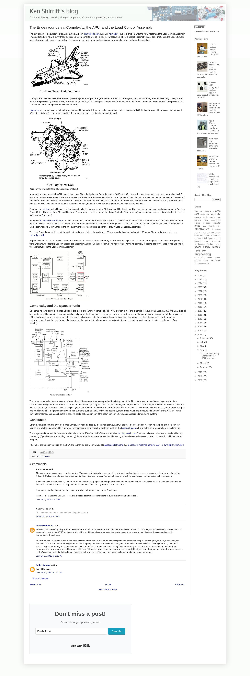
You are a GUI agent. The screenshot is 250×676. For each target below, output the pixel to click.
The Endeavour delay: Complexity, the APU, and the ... (210, 356)
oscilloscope (199, 244)
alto (218, 214)
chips (197, 225)
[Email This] (41, 452)
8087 (196, 214)
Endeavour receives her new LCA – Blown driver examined (156, 445)
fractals (202, 233)
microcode (215, 241)
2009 (200, 376)
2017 (200, 311)
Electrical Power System (51, 220)
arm (206, 220)
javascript (198, 241)
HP (201, 235)
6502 (201, 211)
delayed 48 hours (91, 34)
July (202, 342)
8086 (217, 211)
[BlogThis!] (44, 452)
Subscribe (200, 27)
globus (217, 233)
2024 (200, 283)
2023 (200, 287)
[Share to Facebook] (49, 452)
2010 (200, 372)
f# (212, 229)
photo (218, 244)
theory (197, 264)
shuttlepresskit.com (126, 433)
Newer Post (35, 584)
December (205, 338)
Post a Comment (40, 578)
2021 (200, 295)
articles (45, 209)
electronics (201, 229)
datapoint (212, 226)
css (204, 226)
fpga (196, 233)
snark (209, 258)
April (202, 350)
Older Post (180, 584)
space (47, 456)
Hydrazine (34, 110)
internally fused (37, 235)
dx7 (218, 226)
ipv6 (210, 238)
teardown (215, 260)
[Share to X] (47, 452)
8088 (203, 214)
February (204, 367)
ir (214, 238)
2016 (200, 315)
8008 (207, 212)
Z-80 (208, 264)
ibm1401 (216, 235)
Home (108, 584)
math (206, 241)
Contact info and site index (206, 32)
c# (203, 223)
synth (206, 261)
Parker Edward (43, 565)
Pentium (210, 244)
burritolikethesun (44, 525)
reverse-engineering (202, 252)
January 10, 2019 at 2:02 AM (49, 572)
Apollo (205, 217)
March (203, 363)
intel (204, 238)
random (40, 456)
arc (218, 217)
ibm (210, 235)
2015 (200, 319)
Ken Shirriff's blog (54, 10)
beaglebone (215, 220)
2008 (200, 380)
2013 (200, 326)
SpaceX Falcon (128, 428)
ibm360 (197, 238)
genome (210, 233)
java (218, 238)
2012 (200, 331)
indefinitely (113, 34)
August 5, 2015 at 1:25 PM (48, 516)
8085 (212, 211)
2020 (200, 299)
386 (196, 211)
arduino (197, 220)
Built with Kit (80, 645)
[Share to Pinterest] (52, 452)
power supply (202, 247)
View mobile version (108, 589)
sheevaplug (199, 258)
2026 (200, 275)
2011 (200, 334)
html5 (205, 236)
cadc (208, 223)
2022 (200, 291)
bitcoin (197, 223)
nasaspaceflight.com (113, 445)
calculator (216, 223)
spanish (197, 261)
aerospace (211, 214)
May (202, 346)
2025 (200, 279)
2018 (200, 307)
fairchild (217, 229)
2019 (200, 303)
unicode (203, 264)
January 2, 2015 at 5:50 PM (48, 499)
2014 (200, 323)
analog (197, 217)
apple (212, 217)
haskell (196, 235)
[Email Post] (35, 452)
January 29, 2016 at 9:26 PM (49, 556)
